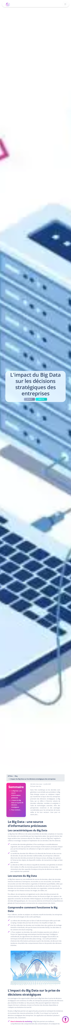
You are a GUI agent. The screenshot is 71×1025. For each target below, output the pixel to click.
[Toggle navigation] (65, 4)
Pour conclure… (16, 810)
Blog (16, 776)
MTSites (10, 776)
